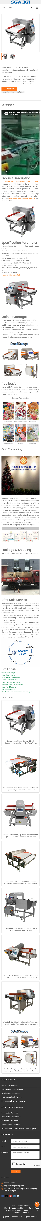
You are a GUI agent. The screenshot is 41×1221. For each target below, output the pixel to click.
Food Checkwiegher (8, 675)
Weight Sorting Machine (9, 680)
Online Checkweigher (8, 673)
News (26, 1210)
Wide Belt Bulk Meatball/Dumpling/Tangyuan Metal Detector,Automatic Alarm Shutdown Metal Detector (20, 1023)
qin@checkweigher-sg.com (14, 1186)
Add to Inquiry (9, 89)
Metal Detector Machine (14, 1208)
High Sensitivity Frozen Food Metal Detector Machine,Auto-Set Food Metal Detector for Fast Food (20, 1070)
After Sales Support (13, 1210)
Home (13, 1205)
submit (15, 1171)
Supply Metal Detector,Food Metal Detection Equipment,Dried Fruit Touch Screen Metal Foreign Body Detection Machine (20, 976)
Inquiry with (5, 92)
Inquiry (13, 92)
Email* (3, 1141)
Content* (5, 1152)
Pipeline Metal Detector (10, 1125)
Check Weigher (24, 1205)
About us (34, 1210)
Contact (17, 1213)
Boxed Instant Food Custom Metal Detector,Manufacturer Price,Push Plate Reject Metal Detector (20, 742)
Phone (3, 1147)
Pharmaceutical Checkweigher (12, 685)
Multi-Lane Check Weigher (10, 682)
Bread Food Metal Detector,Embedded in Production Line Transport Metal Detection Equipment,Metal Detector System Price (20, 883)
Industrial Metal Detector (10, 689)
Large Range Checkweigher (10, 677)
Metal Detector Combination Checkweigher (16, 692)
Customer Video (32, 1208)
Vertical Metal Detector (10, 1121)
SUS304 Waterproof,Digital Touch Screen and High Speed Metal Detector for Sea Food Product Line (20, 836)
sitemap (26, 1213)
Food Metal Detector (9, 687)
